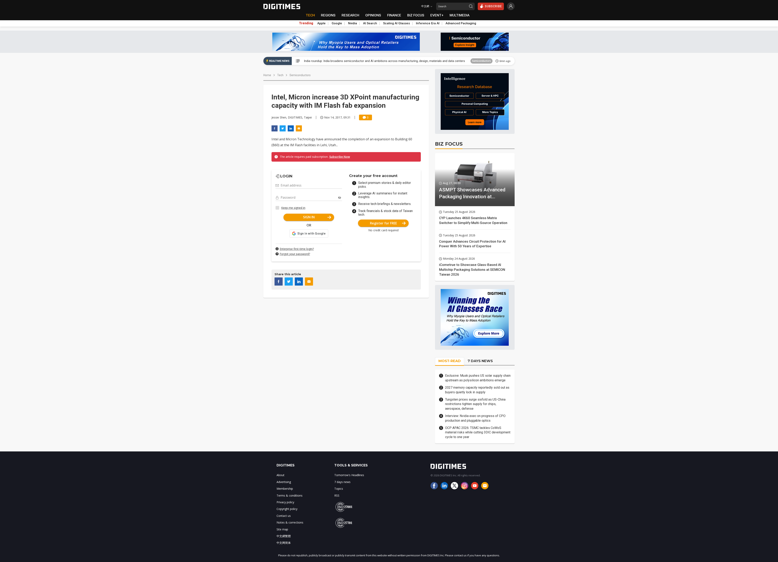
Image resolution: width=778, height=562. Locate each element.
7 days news (342, 482)
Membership (285, 489)
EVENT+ (437, 15)
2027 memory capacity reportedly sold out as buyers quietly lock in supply (477, 390)
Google (337, 23)
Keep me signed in (293, 208)
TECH (310, 15)
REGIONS (328, 15)
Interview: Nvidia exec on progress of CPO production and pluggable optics (475, 418)
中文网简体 (284, 543)
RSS (336, 495)
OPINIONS (373, 15)
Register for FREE (383, 223)
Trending (306, 23)
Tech (280, 75)
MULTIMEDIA (459, 15)
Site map (282, 529)
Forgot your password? (295, 254)
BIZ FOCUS (415, 15)
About (280, 475)
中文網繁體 (284, 536)
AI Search (370, 23)
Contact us (284, 516)
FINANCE (394, 15)
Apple (321, 23)
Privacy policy (285, 502)
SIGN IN (309, 217)
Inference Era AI (427, 23)
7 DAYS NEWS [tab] (480, 361)
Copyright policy (287, 509)
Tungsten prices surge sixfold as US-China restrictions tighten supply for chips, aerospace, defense (475, 404)
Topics (338, 489)
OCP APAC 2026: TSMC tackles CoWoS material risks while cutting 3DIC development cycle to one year (477, 432)
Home (267, 75)
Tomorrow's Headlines (349, 475)
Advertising (284, 482)
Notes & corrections (290, 522)
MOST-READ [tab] (449, 361)
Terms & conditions (289, 495)
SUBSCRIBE (493, 6)
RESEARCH (350, 15)
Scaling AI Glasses (396, 23)
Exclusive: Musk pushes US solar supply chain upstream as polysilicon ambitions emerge (478, 378)
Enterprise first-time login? (297, 249)
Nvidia (352, 23)
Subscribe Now (339, 157)
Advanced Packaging (461, 23)
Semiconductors (481, 61)
